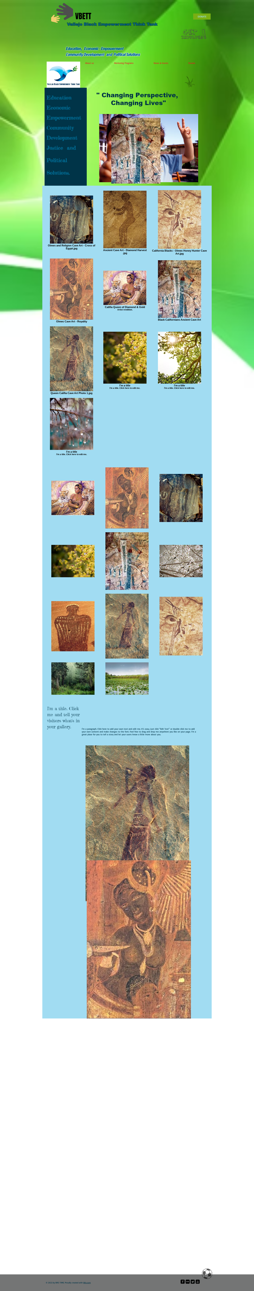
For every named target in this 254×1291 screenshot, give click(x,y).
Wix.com (87, 1282)
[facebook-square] (183, 1282)
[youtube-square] (198, 1282)
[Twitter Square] (193, 1282)
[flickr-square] (188, 1282)
